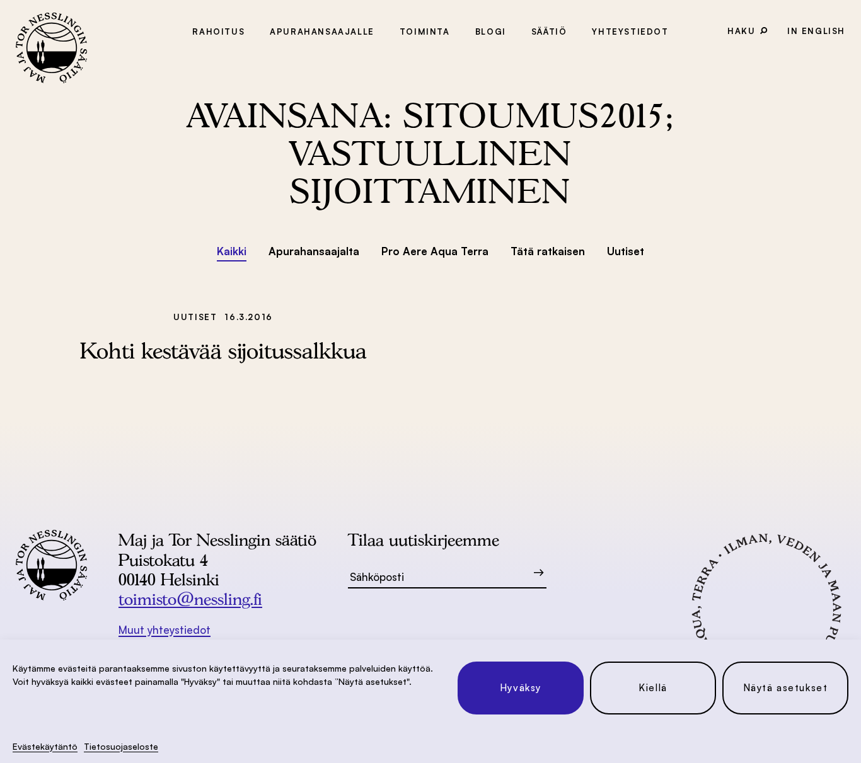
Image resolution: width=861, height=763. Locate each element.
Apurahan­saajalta (314, 251)
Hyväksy (520, 688)
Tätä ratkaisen (548, 251)
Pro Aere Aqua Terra (434, 251)
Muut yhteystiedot (164, 629)
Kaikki (231, 251)
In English (816, 31)
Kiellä (653, 688)
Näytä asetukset (785, 688)
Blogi (490, 31)
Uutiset (625, 251)
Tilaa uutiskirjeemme (423, 539)
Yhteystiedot (630, 31)
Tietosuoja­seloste (121, 746)
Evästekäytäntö (45, 746)
